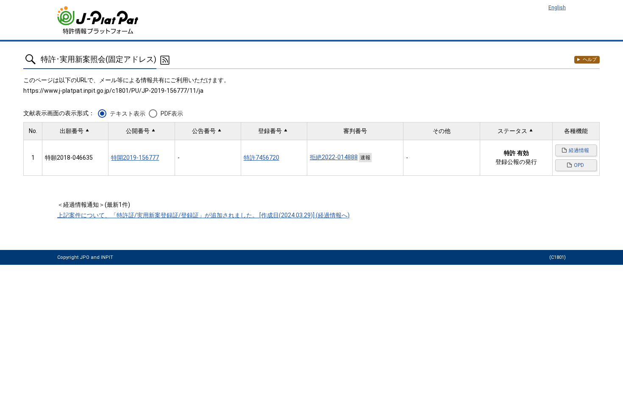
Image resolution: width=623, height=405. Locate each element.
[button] (75, 131)
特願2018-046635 (69, 157)
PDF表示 (172, 113)
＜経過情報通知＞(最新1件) (93, 204)
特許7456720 (261, 157)
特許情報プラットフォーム (98, 20)
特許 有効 (516, 153)
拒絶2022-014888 (334, 157)
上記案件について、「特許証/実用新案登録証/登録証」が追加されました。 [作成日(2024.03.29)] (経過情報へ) (203, 215)
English (557, 8)
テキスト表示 (127, 113)
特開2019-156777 (135, 157)
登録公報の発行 (516, 161)
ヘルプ (590, 59)
